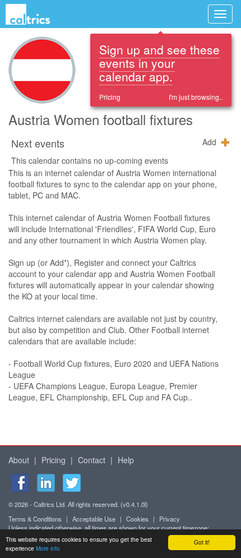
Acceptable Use (93, 518)
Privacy (169, 518)
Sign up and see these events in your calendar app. (159, 63)
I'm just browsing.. (196, 97)
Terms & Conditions (35, 518)
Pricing (110, 97)
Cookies (137, 518)
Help (126, 459)
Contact (91, 459)
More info (48, 548)
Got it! (202, 542)
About (18, 459)
